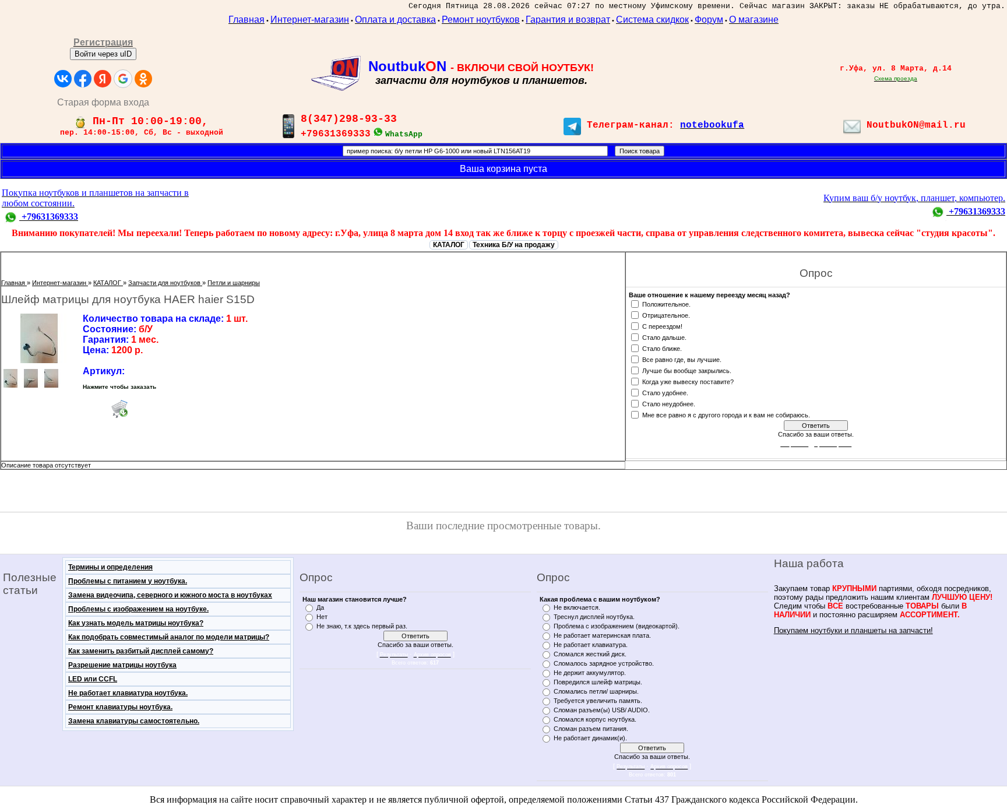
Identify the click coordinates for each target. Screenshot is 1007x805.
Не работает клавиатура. (591, 644)
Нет (322, 616)
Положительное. (666, 303)
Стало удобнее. (665, 392)
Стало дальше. (664, 336)
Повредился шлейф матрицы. (598, 682)
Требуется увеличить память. (598, 700)
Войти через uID (103, 54)
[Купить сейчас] (119, 408)
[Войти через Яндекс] (102, 78)
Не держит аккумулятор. (590, 672)
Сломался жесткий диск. (590, 654)
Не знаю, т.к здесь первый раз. (361, 626)
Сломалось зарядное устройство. (604, 663)
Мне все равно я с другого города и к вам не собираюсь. (726, 414)
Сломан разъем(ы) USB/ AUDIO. (602, 709)
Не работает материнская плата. (602, 635)
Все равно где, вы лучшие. (681, 359)
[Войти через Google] (123, 78)
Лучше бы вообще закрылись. (686, 370)
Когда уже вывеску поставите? (688, 381)
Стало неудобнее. (668, 403)
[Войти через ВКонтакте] (63, 78)
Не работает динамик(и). (590, 737)
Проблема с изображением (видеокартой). (616, 626)
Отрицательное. (666, 314)
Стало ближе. (662, 348)
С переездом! (662, 325)
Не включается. (577, 607)
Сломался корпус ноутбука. (595, 719)
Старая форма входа (103, 102)
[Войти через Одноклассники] (143, 78)
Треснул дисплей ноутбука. (594, 616)
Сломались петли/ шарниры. (596, 691)
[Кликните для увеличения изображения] (39, 338)
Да (320, 607)
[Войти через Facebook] (82, 78)
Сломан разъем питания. (591, 728)
